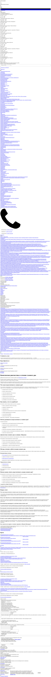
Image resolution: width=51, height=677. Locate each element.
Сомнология (2, 174)
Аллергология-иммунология (5, 71)
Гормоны (1, 87)
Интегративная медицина (4, 97)
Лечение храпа (2, 128)
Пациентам (19, 239)
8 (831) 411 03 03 (8, 278)
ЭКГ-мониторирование (25, 261)
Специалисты (13, 547)
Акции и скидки (7, 547)
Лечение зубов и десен (4, 120)
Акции (20, 237)
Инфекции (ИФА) (3, 98)
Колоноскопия (2, 106)
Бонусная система (32, 239)
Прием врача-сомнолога (9, 272)
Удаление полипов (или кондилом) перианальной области (10, 184)
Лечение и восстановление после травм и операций (9, 121)
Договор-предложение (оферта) (5, 561)
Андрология (2, 72)
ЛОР (1, 113)
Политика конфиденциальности (5, 569)
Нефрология (2, 139)
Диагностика (2, 89)
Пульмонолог (7, 246)
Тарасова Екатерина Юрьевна (5, 529)
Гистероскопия (2, 86)
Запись (1, 294)
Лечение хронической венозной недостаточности (8, 129)
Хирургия (2, 197)
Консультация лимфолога (4, 110)
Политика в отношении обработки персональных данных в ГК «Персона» (13, 580)
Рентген (1, 170)
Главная (1, 353)
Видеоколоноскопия (3, 79)
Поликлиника (2, 154)
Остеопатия (2, 143)
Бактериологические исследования (6, 252)
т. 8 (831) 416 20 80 (9, 229)
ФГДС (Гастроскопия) (4, 191)
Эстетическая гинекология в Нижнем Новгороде (8, 207)
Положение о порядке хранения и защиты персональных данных (11, 558)
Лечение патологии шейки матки (6, 125)
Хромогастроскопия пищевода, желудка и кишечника (9, 198)
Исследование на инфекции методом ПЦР (7, 100)
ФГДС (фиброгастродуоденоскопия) (43, 329)
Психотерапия (2, 166)
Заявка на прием (4, 622)
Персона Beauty (12, 241)
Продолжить (2, 649)
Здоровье (30, 237)
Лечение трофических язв (4, 127)
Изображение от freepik (22, 377)
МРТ (1, 131)
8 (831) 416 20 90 (9, 280)
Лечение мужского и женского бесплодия (7, 124)
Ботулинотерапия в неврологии (5, 75)
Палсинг (1, 148)
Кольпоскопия (14, 328)
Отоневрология (3, 146)
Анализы (27, 274)
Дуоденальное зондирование (43, 271)
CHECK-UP (2, 69)
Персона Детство (14, 242)
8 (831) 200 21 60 (3, 657)
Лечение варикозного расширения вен (6, 117)
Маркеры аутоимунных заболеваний (6, 134)
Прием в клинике (3, 274)
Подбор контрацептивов (4, 152)
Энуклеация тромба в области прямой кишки (8, 206)
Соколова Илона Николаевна (5, 530)
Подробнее (2, 366)
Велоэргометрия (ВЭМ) (4, 78)
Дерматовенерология (4, 88)
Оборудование (10, 239)
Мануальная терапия (3, 262)
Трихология (2, 181)
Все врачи (2, 545)
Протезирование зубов (4, 163)
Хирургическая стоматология (5, 196)
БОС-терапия (2, 73)
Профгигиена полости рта (4, 164)
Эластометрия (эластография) (5, 201)
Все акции (2, 372)
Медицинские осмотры (23, 589)
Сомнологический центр (4, 173)
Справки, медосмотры (44, 274)
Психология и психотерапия (5, 165)
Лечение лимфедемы (3, 123)
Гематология (34, 243)
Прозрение (2, 162)
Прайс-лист (2, 559)
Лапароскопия (4, 256)
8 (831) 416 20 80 (9, 277)
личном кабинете (17, 639)
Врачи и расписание (15, 237)
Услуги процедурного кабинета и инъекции (7, 188)
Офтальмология (3, 147)
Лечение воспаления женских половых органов (8, 118)
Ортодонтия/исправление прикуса (6, 142)
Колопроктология (3, 107)
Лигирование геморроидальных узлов (6, 130)
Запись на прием (3, 285)
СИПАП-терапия (3, 171)
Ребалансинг (2, 167)
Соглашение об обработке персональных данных (8, 556)
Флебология (2, 193)
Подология (2, 153)
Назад (1, 236)
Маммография (23, 328)
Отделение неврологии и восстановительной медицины (10, 145)
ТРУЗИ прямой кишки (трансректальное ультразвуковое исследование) (12, 177)
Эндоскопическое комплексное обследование (8, 204)
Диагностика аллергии (4, 90)
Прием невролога (35, 262)
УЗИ (1, 182)
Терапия (1, 178)
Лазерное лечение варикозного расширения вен (8, 115)
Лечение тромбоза (3, 126)
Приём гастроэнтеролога (4, 161)
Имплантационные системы (5, 94)
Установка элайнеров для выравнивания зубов (8, 190)
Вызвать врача (8, 285)
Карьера (27, 239)
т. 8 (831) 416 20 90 (9, 233)
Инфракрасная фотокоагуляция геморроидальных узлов (9, 99)
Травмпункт (2, 180)
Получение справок (3, 156)
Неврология (2, 138)
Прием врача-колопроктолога (5, 157)
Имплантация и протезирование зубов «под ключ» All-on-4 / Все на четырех (13, 96)
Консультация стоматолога (4, 111)
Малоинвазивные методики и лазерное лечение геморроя (10, 132)
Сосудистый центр (20, 242)
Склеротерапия (3, 172)
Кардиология (2, 104)
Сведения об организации (40, 239)
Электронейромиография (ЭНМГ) (6, 202)
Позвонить (6, 676)
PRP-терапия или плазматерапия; (8, 458)
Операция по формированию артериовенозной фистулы (10, 141)
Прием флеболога (3, 160)
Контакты (36, 237)
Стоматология (7, 241)
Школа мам (2, 200)
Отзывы (33, 237)
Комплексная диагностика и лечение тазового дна (8, 108)
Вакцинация (2, 76)
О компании (23, 237)
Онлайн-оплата (5, 236)
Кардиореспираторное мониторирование (7, 105)
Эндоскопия (2, 205)
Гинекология (2, 84)
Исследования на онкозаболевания (6, 101)
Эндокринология (3, 203)
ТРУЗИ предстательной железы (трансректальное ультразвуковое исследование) (14, 176)
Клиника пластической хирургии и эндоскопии (8, 548)
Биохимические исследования (17, 252)
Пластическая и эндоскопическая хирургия (7, 151)
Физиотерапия (7, 263)
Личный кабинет (3, 237)
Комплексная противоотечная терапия (6, 109)
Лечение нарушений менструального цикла (15, 257)
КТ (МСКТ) (2, 102)
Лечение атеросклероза (42, 264)
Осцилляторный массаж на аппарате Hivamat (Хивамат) (9, 144)
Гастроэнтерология (3, 82)
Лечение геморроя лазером (5, 119)
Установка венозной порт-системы (6, 189)
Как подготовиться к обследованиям (6, 103)
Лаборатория (2, 114)
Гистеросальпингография (4, 85)
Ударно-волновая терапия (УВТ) (5, 185)
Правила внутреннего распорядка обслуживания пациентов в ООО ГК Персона (14, 562)
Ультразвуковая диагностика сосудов (6, 186)
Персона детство (3, 349)
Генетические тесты (3, 83)
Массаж (1, 135)
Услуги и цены (8, 237)
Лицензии (6, 239)
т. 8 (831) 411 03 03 (9, 231)
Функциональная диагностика (5, 195)
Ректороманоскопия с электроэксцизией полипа (8, 169)
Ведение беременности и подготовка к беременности (9, 77)
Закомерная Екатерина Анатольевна (6, 528)
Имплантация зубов (3, 95)
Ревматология (2, 168)
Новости (27, 237)
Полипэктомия (2, 155)
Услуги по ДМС (23, 239)
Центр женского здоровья (4, 199)
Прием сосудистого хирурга (5, 159)
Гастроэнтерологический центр (5, 81)
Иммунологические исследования (6, 93)
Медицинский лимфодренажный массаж (7, 137)
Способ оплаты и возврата (4, 560)
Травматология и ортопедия (5, 179)
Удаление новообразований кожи (6, 273)
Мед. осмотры (2, 136)
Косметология (2, 112)
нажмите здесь (12, 674)
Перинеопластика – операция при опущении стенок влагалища (11, 149)
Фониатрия (2, 194)
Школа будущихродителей (7, 275)
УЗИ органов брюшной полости (5, 183)
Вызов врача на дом (3, 80)
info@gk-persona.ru (3, 549)
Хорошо (39, 672)
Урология (2, 187)
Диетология (16, 244)
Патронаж (8, 274)
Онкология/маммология (4, 140)
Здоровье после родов (4, 92)
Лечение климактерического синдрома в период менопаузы (10, 122)
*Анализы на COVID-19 (4, 67)
